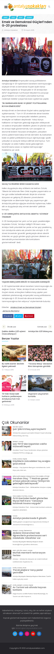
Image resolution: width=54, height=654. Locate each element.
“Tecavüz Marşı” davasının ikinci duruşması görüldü (40, 365)
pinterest (29, 316)
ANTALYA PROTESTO (11, 311)
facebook (8, 316)
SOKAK (29, 17)
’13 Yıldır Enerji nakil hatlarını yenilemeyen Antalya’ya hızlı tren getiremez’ (12, 398)
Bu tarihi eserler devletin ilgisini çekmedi (13, 365)
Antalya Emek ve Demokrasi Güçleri (25, 307)
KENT (21, 17)
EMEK (5, 17)
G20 (13, 17)
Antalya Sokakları (11, 30)
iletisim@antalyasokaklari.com (29, 628)
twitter (19, 316)
